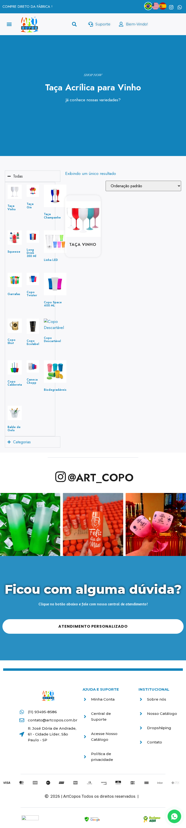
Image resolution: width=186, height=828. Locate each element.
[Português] (148, 6)
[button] (9, 24)
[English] (155, 6)
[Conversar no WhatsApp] (174, 816)
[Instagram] (171, 7)
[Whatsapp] (179, 7)
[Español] (162, 6)
